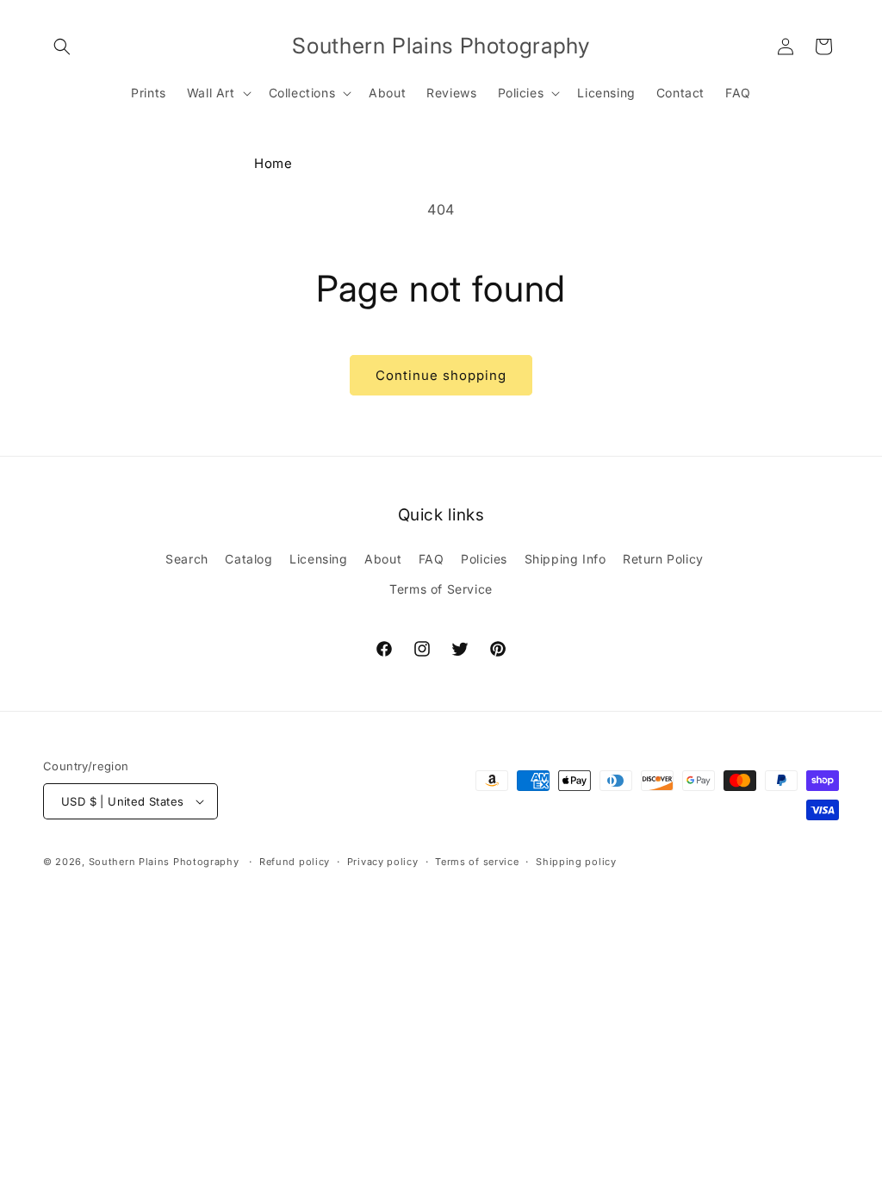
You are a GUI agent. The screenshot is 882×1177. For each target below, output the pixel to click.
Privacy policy (383, 862)
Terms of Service (441, 589)
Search (186, 558)
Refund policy (294, 862)
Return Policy (663, 558)
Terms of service (477, 862)
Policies (484, 558)
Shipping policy (576, 862)
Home (273, 163)
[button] (62, 46)
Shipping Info (565, 558)
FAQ (431, 558)
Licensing (318, 558)
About (382, 558)
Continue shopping (441, 375)
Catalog (248, 558)
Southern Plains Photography (164, 862)
